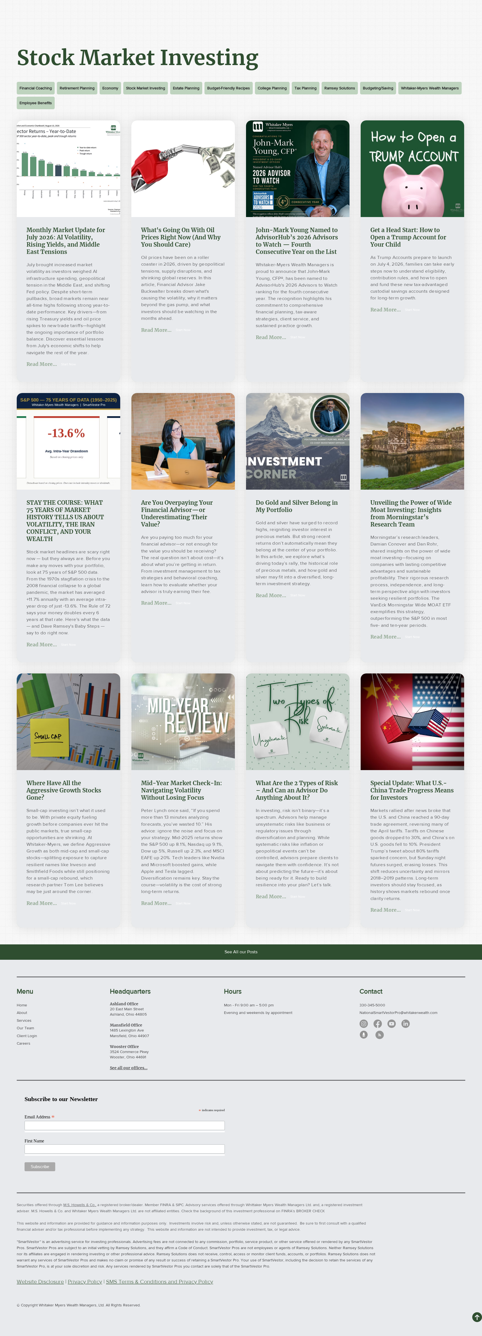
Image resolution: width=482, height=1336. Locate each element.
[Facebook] (377, 1024)
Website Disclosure (40, 1281)
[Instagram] (364, 1024)
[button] (68, 364)
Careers (23, 1043)
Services (24, 1020)
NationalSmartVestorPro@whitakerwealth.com (398, 1012)
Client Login (27, 1035)
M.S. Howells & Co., (79, 1204)
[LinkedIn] (405, 1024)
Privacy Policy (85, 1281)
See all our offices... (129, 1067)
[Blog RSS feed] (379, 1035)
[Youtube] (391, 1024)
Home (22, 1005)
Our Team (25, 1028)
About (22, 1012)
